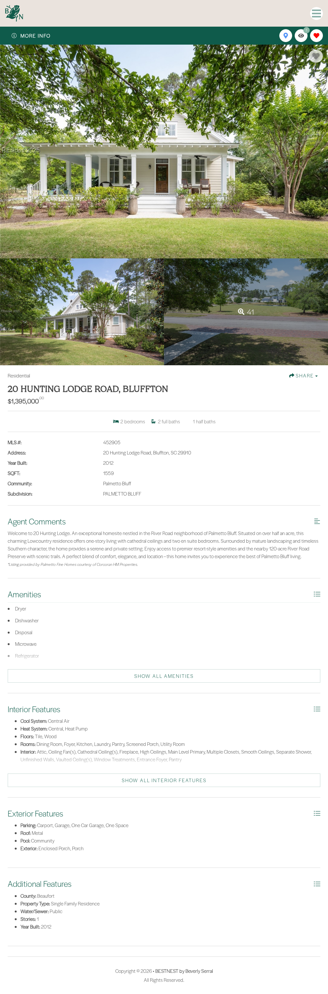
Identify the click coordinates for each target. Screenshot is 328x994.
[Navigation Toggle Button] (316, 13)
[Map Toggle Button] (285, 35)
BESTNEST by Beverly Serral (184, 970)
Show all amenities (164, 675)
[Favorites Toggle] (316, 35)
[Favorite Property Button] (316, 56)
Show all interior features (164, 780)
